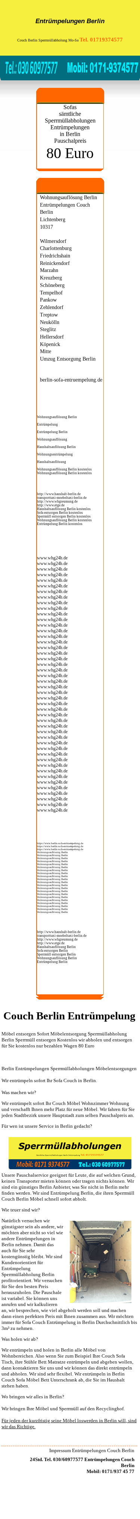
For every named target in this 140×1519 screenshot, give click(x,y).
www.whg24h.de (52, 558)
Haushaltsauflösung (51, 462)
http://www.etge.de (51, 505)
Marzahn (49, 270)
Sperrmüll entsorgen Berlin (56, 516)
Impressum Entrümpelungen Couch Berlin (91, 1450)
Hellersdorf (52, 337)
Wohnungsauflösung (52, 439)
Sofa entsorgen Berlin (52, 513)
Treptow (49, 315)
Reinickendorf (55, 263)
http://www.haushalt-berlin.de (59, 494)
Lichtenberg (52, 219)
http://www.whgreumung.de (57, 501)
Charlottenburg (56, 248)
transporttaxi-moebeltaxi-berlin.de (62, 498)
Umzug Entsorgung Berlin (68, 359)
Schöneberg (52, 285)
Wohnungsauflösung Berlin (68, 197)
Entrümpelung (47, 424)
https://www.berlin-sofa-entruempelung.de (60, 843)
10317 (46, 227)
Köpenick (50, 344)
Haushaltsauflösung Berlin (56, 447)
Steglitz (48, 329)
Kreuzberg (51, 278)
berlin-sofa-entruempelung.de (71, 380)
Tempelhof (51, 293)
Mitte (45, 351)
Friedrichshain (55, 256)
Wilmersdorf (53, 241)
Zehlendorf (51, 307)
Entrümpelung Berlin (52, 432)
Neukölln (49, 322)
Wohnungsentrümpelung (55, 454)
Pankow (48, 300)
